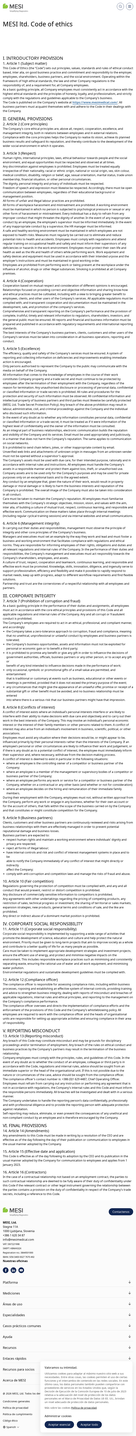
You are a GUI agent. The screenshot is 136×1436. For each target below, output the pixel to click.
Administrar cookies (58, 1416)
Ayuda (7, 1337)
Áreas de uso (12, 1304)
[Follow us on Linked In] (13, 1270)
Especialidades (14, 1315)
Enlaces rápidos (14, 1358)
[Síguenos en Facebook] (5, 1270)
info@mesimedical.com (18, 1240)
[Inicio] (15, 8)
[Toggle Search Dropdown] (120, 6)
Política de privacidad (15, 1407)
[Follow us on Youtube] (21, 1270)
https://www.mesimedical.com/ (95, 102)
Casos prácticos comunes (22, 1326)
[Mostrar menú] (129, 6)
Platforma (10, 1282)
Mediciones (11, 1293)
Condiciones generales (16, 1401)
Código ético (10, 1420)
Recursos (9, 1347)
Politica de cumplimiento (17, 1414)
